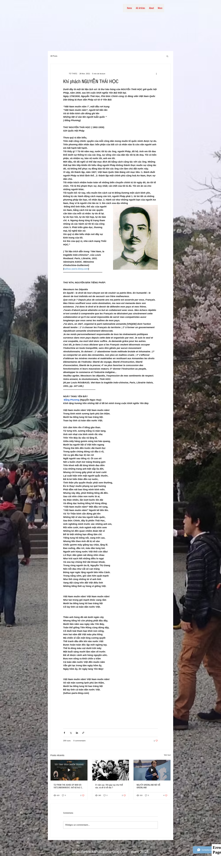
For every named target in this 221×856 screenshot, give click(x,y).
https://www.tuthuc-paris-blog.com (99, 851)
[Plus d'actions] (156, 73)
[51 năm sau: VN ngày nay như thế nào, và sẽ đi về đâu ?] (110, 770)
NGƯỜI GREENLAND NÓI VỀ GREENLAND (148, 786)
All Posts (53, 56)
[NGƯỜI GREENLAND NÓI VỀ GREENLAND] (152, 770)
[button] (167, 56)
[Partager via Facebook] (64, 733)
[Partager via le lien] (83, 733)
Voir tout (167, 755)
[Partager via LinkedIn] (77, 733)
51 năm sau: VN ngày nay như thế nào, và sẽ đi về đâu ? (109, 786)
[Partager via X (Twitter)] (70, 733)
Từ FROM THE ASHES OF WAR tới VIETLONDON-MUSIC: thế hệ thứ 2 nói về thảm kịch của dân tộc (68, 786)
